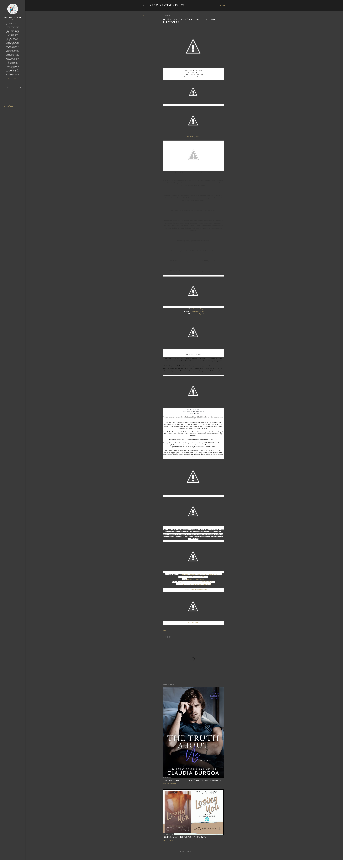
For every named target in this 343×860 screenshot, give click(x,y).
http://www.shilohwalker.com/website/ (196, 589)
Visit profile (13, 78)
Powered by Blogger (185, 851)
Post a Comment (171, 783)
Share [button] (145, 16)
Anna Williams (189, 855)
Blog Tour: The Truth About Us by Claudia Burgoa (192, 780)
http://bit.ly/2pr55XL (193, 137)
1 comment (170, 840)
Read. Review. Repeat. (167, 5)
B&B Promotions (193, 622)
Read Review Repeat (13, 17)
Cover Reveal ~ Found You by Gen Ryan (184, 837)
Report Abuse (9, 106)
